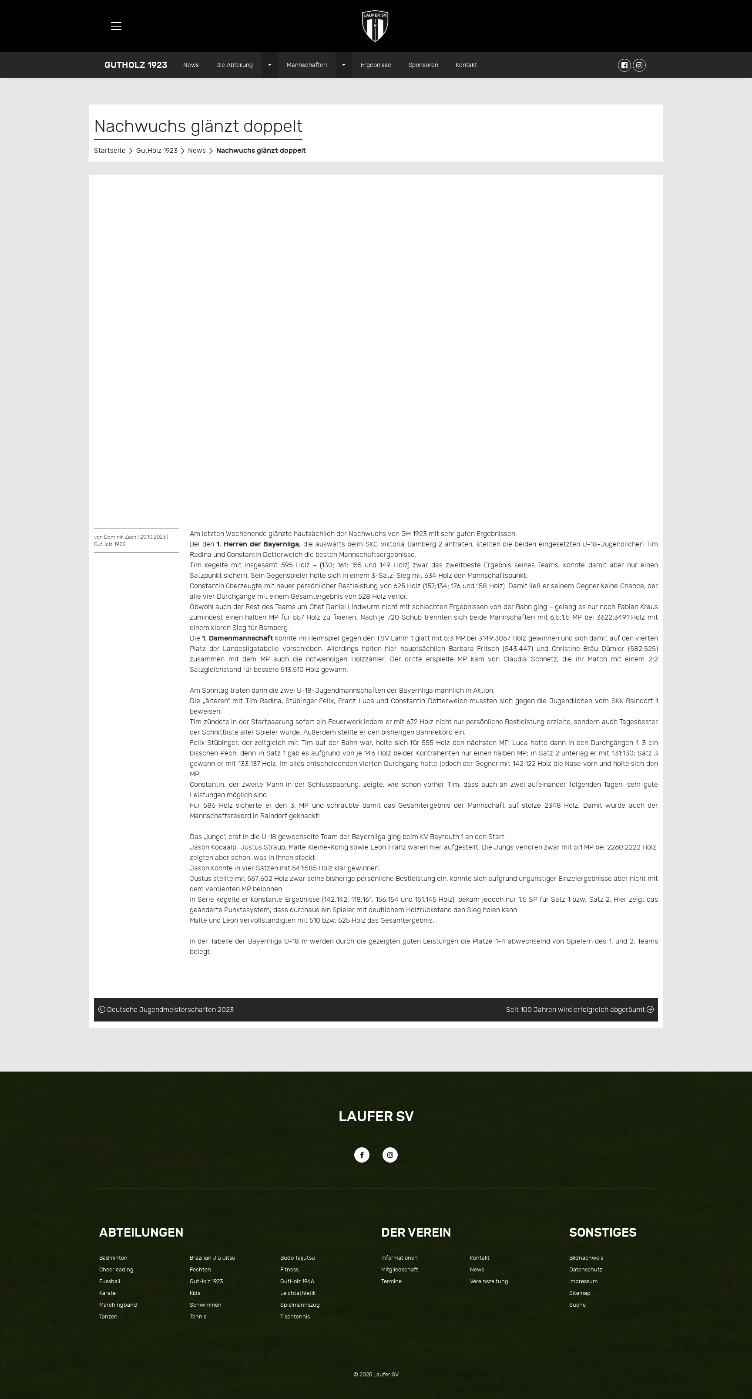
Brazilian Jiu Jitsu (212, 1257)
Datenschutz (585, 1269)
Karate (107, 1293)
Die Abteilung (234, 64)
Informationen (399, 1257)
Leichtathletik (298, 1293)
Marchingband (118, 1304)
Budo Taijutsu (297, 1257)
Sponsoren (423, 64)
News (191, 64)
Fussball (109, 1281)
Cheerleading (116, 1269)
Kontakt (466, 64)
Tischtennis (295, 1316)
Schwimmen (206, 1304)
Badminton (113, 1257)
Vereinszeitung (489, 1281)
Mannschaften (307, 64)
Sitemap (580, 1293)
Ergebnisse (376, 64)
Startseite (110, 151)
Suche (577, 1304)
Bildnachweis (586, 1257)
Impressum (583, 1281)
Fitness (289, 1269)
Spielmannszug (300, 1304)
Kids (195, 1293)
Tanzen (108, 1316)
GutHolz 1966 (297, 1281)
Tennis (198, 1316)
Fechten (200, 1269)
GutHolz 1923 (136, 65)
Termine (391, 1281)
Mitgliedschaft (399, 1269)
